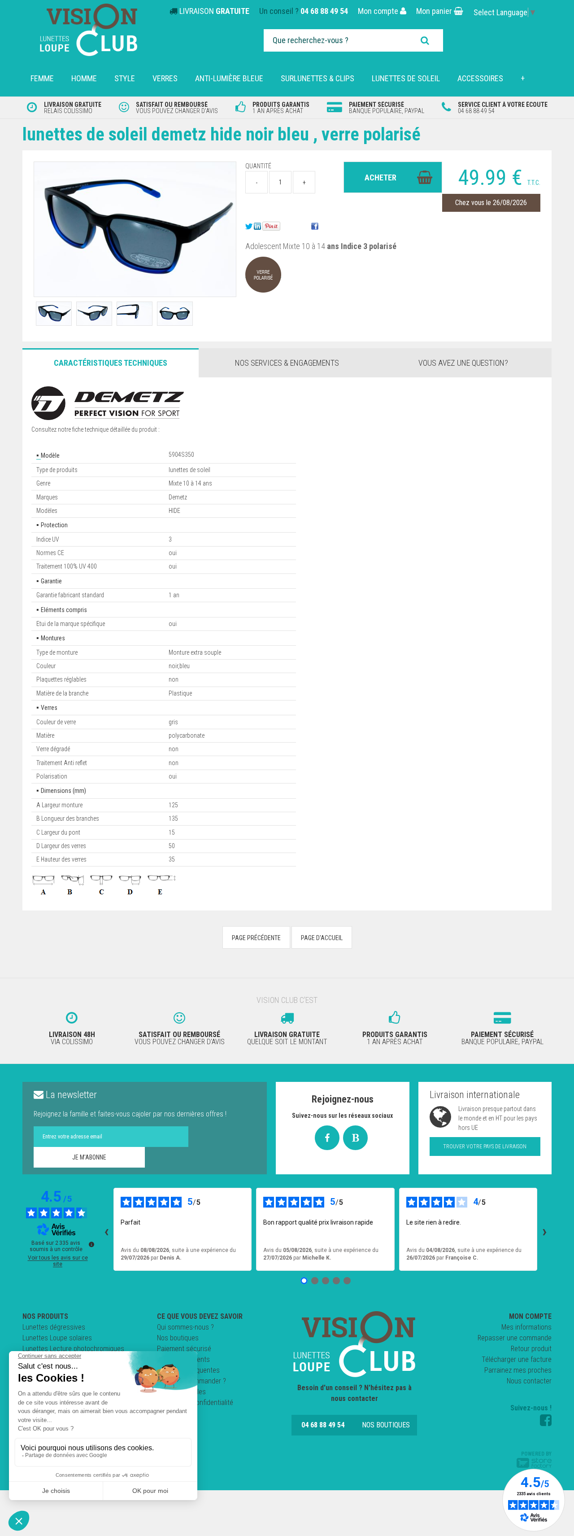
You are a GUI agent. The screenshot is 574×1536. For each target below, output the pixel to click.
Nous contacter (529, 1381)
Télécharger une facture (517, 1359)
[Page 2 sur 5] (314, 1280)
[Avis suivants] (544, 1229)
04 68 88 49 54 (324, 11)
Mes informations (526, 1327)
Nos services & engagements (287, 363)
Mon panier (435, 11)
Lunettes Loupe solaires (57, 1338)
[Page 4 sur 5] (336, 1280)
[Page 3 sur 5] (325, 1280)
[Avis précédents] (106, 1229)
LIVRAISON (214, 11)
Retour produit (531, 1348)
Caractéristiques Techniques (110, 363)
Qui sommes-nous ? (185, 1327)
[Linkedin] (257, 225)
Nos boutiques (178, 1338)
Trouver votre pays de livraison (484, 1146)
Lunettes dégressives (53, 1327)
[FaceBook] (314, 225)
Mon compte (379, 11)
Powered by (536, 1454)
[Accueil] (354, 1344)
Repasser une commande (515, 1338)
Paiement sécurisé (184, 1348)
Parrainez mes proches (518, 1370)
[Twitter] (248, 225)
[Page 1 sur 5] (304, 1280)
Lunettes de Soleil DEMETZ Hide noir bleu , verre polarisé (221, 134)
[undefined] (91, 1244)
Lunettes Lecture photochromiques (73, 1348)
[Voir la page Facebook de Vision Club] (546, 1420)
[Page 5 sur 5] (347, 1280)
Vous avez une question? (463, 363)
